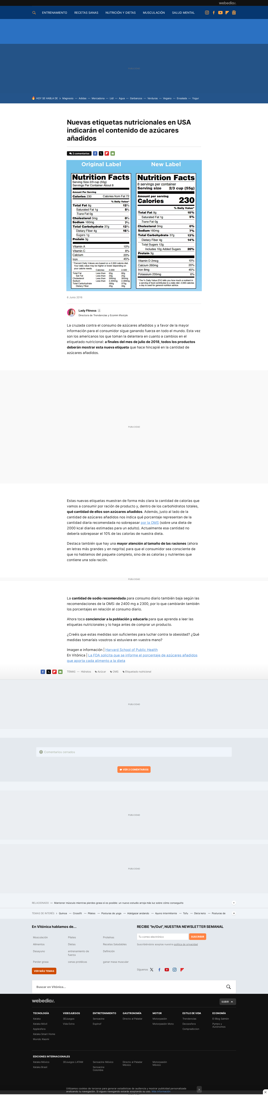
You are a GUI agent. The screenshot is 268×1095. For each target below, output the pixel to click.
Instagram (207, 12)
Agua (122, 98)
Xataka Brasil (40, 1067)
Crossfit (78, 913)
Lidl (112, 98)
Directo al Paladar (132, 1018)
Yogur (195, 98)
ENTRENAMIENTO (54, 12)
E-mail (112, 153)
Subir (225, 1001)
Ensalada (182, 98)
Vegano (167, 98)
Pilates (92, 913)
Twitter (101, 153)
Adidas (82, 98)
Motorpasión (160, 1018)
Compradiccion (190, 1028)
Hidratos (86, 671)
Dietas (71, 944)
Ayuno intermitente (166, 913)
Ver (136, 769)
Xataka (36, 1018)
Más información (161, 1091)
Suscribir (197, 936)
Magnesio (67, 98)
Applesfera (39, 1028)
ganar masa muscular (116, 961)
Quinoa (63, 913)
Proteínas (108, 937)
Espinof (97, 1023)
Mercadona (98, 98)
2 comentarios (81, 153)
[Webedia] (227, 3)
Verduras (152, 98)
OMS (116, 671)
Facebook (213, 12)
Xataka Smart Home (44, 1034)
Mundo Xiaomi (41, 1039)
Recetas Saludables (115, 944)
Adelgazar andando (138, 913)
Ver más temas (44, 971)
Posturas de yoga (111, 913)
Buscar (228, 987)
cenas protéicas (77, 961)
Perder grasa (40, 961)
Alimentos (38, 944)
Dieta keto (200, 913)
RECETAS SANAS (86, 12)
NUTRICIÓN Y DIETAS (121, 12)
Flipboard (227, 12)
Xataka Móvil (40, 1023)
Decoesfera (189, 1023)
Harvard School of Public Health (131, 650)
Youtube (220, 12)
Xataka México (41, 1061)
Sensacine (98, 1018)
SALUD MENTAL (183, 12)
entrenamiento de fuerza (78, 953)
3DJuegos (68, 1018)
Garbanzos (136, 98)
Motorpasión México (160, 1063)
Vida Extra (68, 1023)
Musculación (40, 937)
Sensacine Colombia (98, 1068)
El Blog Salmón (220, 1018)
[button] (89, 310)
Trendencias (189, 1018)
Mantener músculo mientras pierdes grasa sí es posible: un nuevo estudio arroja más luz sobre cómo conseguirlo (118, 902)
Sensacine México (103, 1061)
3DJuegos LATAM (73, 1061)
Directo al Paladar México (132, 1063)
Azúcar (102, 671)
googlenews (234, 12)
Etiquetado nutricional (138, 671)
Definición (109, 951)
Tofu (186, 913)
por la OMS (150, 523)
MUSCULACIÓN (154, 12)
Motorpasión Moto (163, 1023)
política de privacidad (186, 944)
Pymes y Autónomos (219, 1025)
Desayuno (39, 951)
